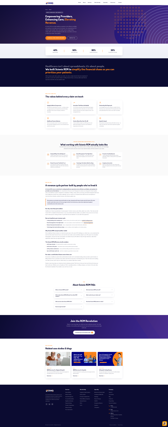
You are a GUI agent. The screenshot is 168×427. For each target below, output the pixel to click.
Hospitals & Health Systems (85, 392)
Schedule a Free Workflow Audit (55, 38)
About (84, 2)
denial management (88, 223)
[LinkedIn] (49, 404)
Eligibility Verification (69, 401)
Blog (109, 396)
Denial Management (69, 396)
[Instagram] (52, 404)
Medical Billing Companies (85, 399)
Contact (120, 2)
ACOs (81, 405)
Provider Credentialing (69, 405)
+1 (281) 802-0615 (114, 407)
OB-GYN (95, 401)
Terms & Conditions (112, 403)
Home (79, 2)
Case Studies (111, 394)
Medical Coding (68, 394)
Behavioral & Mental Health (99, 392)
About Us (110, 392)
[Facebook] (46, 404)
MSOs (81, 403)
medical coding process (87, 220)
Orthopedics (96, 407)
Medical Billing (68, 392)
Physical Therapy (97, 399)
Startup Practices (83, 401)
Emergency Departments (84, 396)
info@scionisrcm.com (114, 411)
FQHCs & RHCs (83, 394)
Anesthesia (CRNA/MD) (98, 394)
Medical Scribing (68, 407)
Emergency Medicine (98, 403)
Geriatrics (96, 405)
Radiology (96, 396)
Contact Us (72, 38)
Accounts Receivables (69, 399)
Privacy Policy (111, 401)
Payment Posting (68, 403)
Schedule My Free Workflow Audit (83, 332)
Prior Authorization (69, 409)
